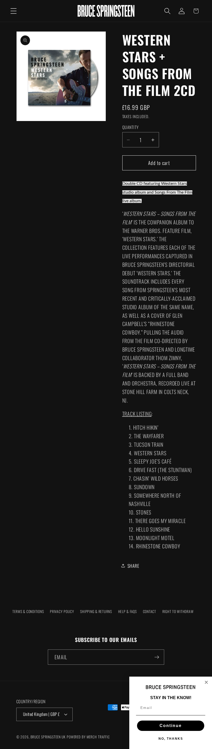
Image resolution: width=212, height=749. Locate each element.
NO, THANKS (170, 738)
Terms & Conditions (28, 611)
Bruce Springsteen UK (48, 736)
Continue (171, 725)
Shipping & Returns (96, 611)
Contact (149, 611)
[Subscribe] (157, 656)
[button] (13, 11)
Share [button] (133, 565)
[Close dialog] (206, 682)
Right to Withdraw (178, 611)
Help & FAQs (127, 611)
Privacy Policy (62, 611)
